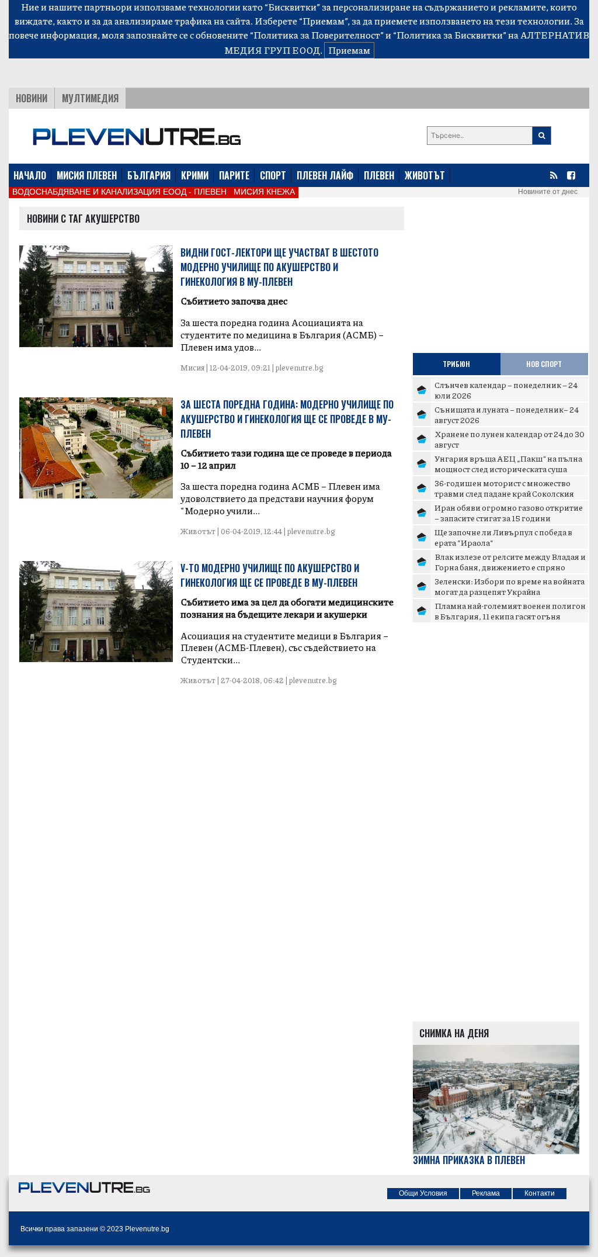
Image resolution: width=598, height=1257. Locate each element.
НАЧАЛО (29, 175)
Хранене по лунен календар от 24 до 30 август (509, 439)
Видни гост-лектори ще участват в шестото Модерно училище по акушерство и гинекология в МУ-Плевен (279, 267)
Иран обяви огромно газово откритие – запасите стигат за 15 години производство (508, 517)
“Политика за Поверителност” (317, 34)
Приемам (349, 50)
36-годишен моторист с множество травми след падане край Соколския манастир (504, 493)
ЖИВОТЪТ (425, 175)
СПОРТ (273, 175)
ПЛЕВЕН (379, 175)
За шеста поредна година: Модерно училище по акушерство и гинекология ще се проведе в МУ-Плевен (287, 419)
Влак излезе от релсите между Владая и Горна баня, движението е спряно (510, 561)
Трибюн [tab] (456, 364)
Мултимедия (90, 98)
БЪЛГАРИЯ (149, 175)
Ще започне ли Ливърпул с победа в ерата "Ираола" (503, 537)
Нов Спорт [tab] (544, 364)
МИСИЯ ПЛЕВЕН (87, 175)
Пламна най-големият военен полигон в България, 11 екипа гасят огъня (510, 611)
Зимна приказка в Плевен (469, 1160)
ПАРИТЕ (234, 175)
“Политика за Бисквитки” (449, 34)
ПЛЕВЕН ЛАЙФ (325, 175)
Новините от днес (548, 192)
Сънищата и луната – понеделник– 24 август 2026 (506, 414)
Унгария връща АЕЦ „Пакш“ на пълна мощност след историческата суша (508, 463)
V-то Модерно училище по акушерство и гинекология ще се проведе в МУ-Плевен (269, 575)
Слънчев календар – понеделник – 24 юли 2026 (506, 390)
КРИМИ (194, 175)
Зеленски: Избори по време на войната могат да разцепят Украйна (509, 586)
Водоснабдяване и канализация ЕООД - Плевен (119, 191)
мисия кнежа (264, 191)
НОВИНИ (31, 98)
